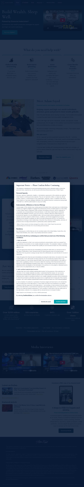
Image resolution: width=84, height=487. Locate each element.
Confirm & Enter (61, 301)
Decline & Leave (46, 301)
